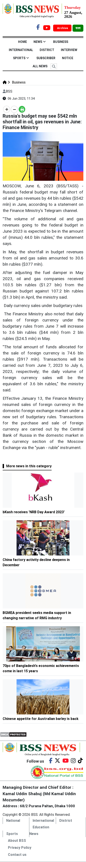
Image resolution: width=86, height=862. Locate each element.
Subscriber (45, 58)
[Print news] (22, 109)
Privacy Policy (19, 848)
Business (60, 42)
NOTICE (67, 58)
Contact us (17, 855)
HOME (22, 42)
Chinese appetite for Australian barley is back (41, 719)
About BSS (17, 840)
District (47, 50)
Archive (63, 28)
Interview (69, 50)
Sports (19, 58)
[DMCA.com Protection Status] (13, 734)
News (38, 42)
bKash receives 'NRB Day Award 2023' (34, 512)
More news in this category (29, 466)
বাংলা (77, 28)
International (21, 50)
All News (40, 66)
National (13, 820)
